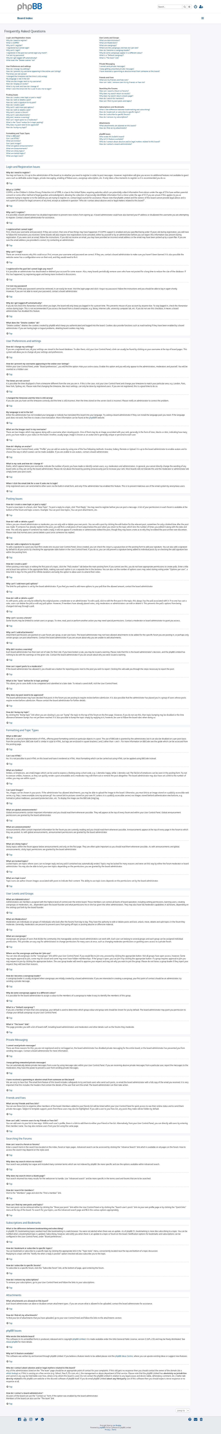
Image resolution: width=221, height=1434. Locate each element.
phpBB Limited (79, 1339)
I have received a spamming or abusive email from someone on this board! (129, 71)
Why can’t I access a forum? (17, 112)
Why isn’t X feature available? (111, 139)
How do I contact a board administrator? (115, 144)
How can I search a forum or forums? (114, 91)
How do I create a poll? (15, 105)
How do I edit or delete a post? (18, 100)
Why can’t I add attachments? (18, 115)
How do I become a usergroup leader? (114, 50)
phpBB (92, 417)
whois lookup (12, 1373)
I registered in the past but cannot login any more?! (26, 53)
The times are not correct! (16, 74)
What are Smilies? (13, 141)
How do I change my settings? (18, 69)
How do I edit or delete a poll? (18, 110)
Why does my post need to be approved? (22, 125)
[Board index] (29, 6)
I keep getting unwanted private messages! (116, 69)
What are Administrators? (109, 40)
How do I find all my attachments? (113, 128)
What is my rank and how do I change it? (22, 86)
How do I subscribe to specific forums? (114, 114)
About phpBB (12, 1342)
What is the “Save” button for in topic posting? (24, 122)
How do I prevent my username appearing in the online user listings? (33, 71)
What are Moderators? (108, 43)
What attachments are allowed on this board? (117, 125)
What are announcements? (17, 148)
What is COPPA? (12, 43)
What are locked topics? (15, 153)
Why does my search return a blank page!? (116, 96)
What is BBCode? (13, 136)
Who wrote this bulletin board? (111, 136)
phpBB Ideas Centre (124, 1356)
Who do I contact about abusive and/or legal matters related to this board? (129, 141)
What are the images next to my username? (23, 81)
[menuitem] (195, 7)
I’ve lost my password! (15, 55)
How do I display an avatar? (17, 84)
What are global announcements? (19, 146)
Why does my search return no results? (114, 93)
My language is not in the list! (18, 79)
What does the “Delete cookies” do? (20, 60)
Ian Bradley (117, 1425)
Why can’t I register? (14, 45)
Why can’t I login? (13, 50)
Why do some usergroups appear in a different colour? (121, 53)
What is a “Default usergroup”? (111, 55)
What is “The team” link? (109, 58)
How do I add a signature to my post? (21, 102)
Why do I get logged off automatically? (21, 58)
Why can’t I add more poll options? (20, 107)
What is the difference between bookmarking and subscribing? (124, 109)
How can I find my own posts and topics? (115, 101)
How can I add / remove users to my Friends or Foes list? (122, 82)
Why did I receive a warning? (17, 117)
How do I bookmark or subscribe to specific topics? (119, 112)
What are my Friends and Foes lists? (113, 80)
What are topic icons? (14, 156)
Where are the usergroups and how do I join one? (118, 48)
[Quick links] (202, 18)
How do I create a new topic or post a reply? (23, 97)
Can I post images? (13, 143)
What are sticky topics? (15, 151)
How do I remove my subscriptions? (113, 117)
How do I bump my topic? (16, 127)
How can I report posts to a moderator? (22, 120)
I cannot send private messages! (112, 66)
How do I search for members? (111, 98)
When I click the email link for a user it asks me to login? (28, 89)
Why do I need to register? (16, 40)
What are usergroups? (108, 45)
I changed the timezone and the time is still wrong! (26, 76)
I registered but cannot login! (17, 48)
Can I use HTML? (12, 138)
